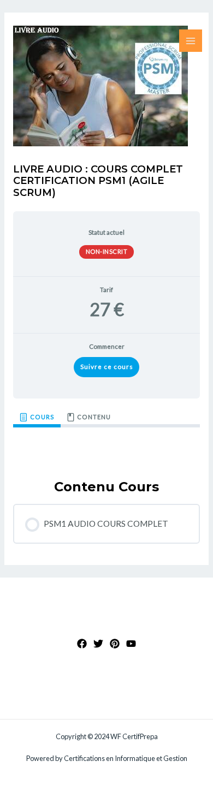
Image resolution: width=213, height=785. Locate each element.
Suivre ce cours (106, 366)
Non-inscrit (107, 251)
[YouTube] (131, 644)
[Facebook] (82, 644)
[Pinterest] (115, 644)
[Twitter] (98, 644)
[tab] (37, 417)
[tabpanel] (106, 444)
